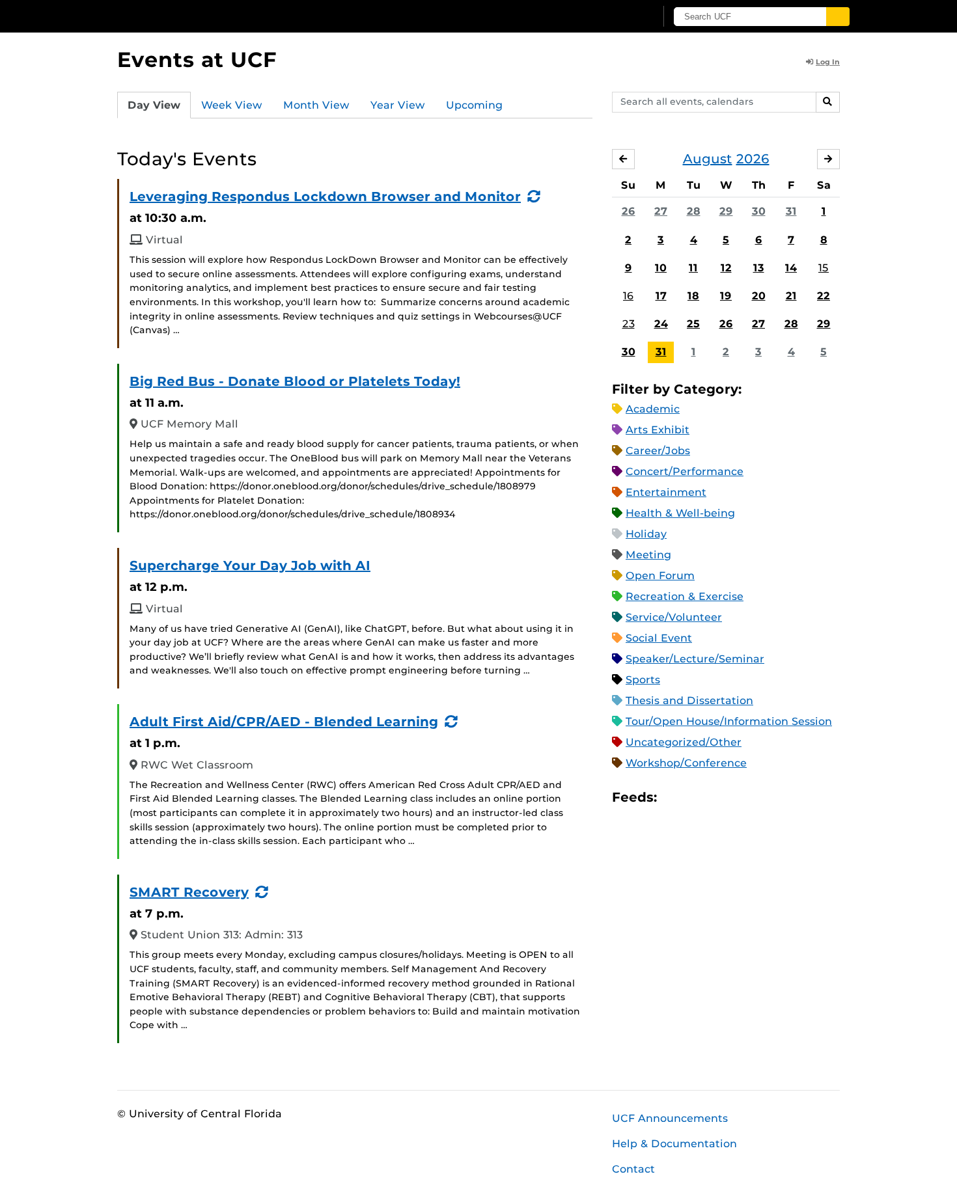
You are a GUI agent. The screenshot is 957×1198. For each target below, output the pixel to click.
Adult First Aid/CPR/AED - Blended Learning (284, 721)
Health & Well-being (680, 513)
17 (661, 296)
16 (628, 296)
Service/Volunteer (674, 617)
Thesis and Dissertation (689, 700)
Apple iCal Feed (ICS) (674, 797)
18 (693, 296)
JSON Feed (762, 797)
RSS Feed (718, 797)
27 (660, 211)
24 (661, 324)
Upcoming (474, 105)
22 (823, 296)
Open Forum (660, 575)
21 (791, 296)
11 (693, 268)
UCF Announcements (670, 1118)
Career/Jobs (658, 450)
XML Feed (740, 797)
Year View (397, 105)
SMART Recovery (189, 892)
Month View (316, 105)
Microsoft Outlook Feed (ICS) (696, 797)
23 (628, 324)
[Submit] (838, 16)
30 (759, 211)
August (707, 159)
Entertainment (666, 492)
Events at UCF (197, 59)
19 (726, 296)
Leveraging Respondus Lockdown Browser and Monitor (325, 196)
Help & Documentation (674, 1143)
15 (823, 268)
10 (661, 268)
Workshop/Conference (686, 763)
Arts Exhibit (657, 430)
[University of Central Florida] (212, 16)
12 (726, 268)
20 (759, 296)
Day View (154, 105)
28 (693, 211)
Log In (828, 61)
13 (758, 268)
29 (726, 211)
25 (693, 324)
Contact (633, 1169)
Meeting (648, 555)
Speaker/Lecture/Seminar (695, 659)
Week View (231, 105)
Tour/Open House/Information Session (729, 721)
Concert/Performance (684, 471)
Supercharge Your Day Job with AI (250, 565)
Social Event (659, 638)
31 (791, 211)
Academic (653, 409)
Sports (643, 680)
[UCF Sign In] (613, 17)
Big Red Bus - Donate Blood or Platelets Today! (295, 381)
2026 (753, 159)
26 (628, 211)
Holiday (646, 534)
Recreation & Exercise (684, 596)
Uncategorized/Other (684, 742)
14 (791, 268)
